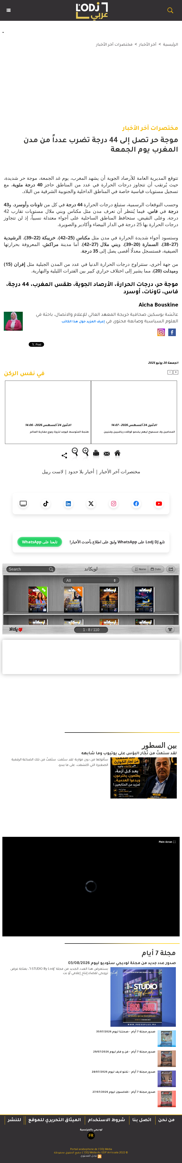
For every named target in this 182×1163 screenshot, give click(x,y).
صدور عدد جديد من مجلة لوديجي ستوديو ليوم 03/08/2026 (122, 963)
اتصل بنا (141, 1120)
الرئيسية (170, 45)
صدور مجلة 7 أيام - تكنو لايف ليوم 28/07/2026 (123, 1072)
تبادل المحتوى (89, 1156)
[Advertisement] (91, 81)
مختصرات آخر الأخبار (114, 45)
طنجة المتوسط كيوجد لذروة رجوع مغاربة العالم (59, 432)
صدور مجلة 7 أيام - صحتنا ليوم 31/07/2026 (125, 1032)
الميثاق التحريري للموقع (54, 1120)
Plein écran (165, 841)
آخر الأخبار (147, 45)
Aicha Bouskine (158, 306)
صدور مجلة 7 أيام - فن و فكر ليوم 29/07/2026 (124, 1052)
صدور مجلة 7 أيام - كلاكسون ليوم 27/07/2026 (123, 1092)
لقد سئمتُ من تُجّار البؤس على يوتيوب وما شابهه (129, 753)
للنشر (14, 1120)
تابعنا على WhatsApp (39, 541)
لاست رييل (52, 471)
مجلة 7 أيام (159, 954)
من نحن (166, 1120)
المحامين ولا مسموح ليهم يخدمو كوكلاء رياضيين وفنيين (139, 432)
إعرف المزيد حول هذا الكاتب (83, 322)
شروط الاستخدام (106, 1120)
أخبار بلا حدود (81, 471)
